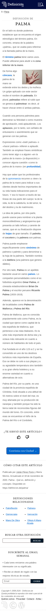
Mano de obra (13, 520)
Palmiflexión (11, 508)
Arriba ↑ (39, 599)
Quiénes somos (8, 599)
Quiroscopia (11, 514)
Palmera (31, 508)
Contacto (30, 599)
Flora (6, 12)
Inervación (32, 514)
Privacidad (20, 599)
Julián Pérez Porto (25, 472)
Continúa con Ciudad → (23, 450)
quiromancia (14, 178)
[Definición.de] (13, 4)
